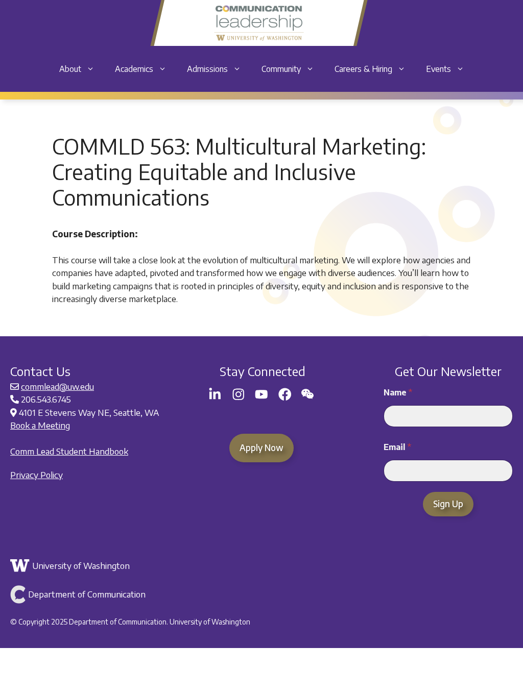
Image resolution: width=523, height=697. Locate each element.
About (70, 69)
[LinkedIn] (215, 394)
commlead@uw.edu (57, 386)
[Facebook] (285, 394)
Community (281, 69)
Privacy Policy (36, 474)
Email (397, 447)
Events (438, 69)
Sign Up (448, 503)
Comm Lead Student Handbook (69, 451)
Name (398, 392)
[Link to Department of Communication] (260, 594)
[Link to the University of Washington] (260, 565)
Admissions (207, 69)
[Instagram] (238, 394)
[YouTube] (261, 394)
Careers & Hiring (363, 69)
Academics (134, 69)
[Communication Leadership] (258, 23)
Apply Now (261, 447)
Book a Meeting (40, 425)
